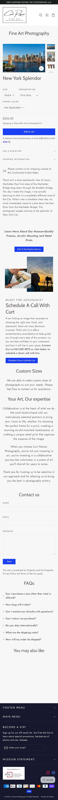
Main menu (12, 716)
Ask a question (12, 151)
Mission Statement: (19, 759)
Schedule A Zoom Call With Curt (21, 360)
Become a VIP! (14, 727)
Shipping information (16, 159)
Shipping (7, 123)
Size (5, 89)
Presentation (27, 89)
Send (9, 561)
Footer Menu (14, 707)
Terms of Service (29, 573)
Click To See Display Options (29, 249)
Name (6, 503)
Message (8, 531)
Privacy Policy (9, 573)
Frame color (11, 102)
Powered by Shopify (47, 797)
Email (6, 517)
